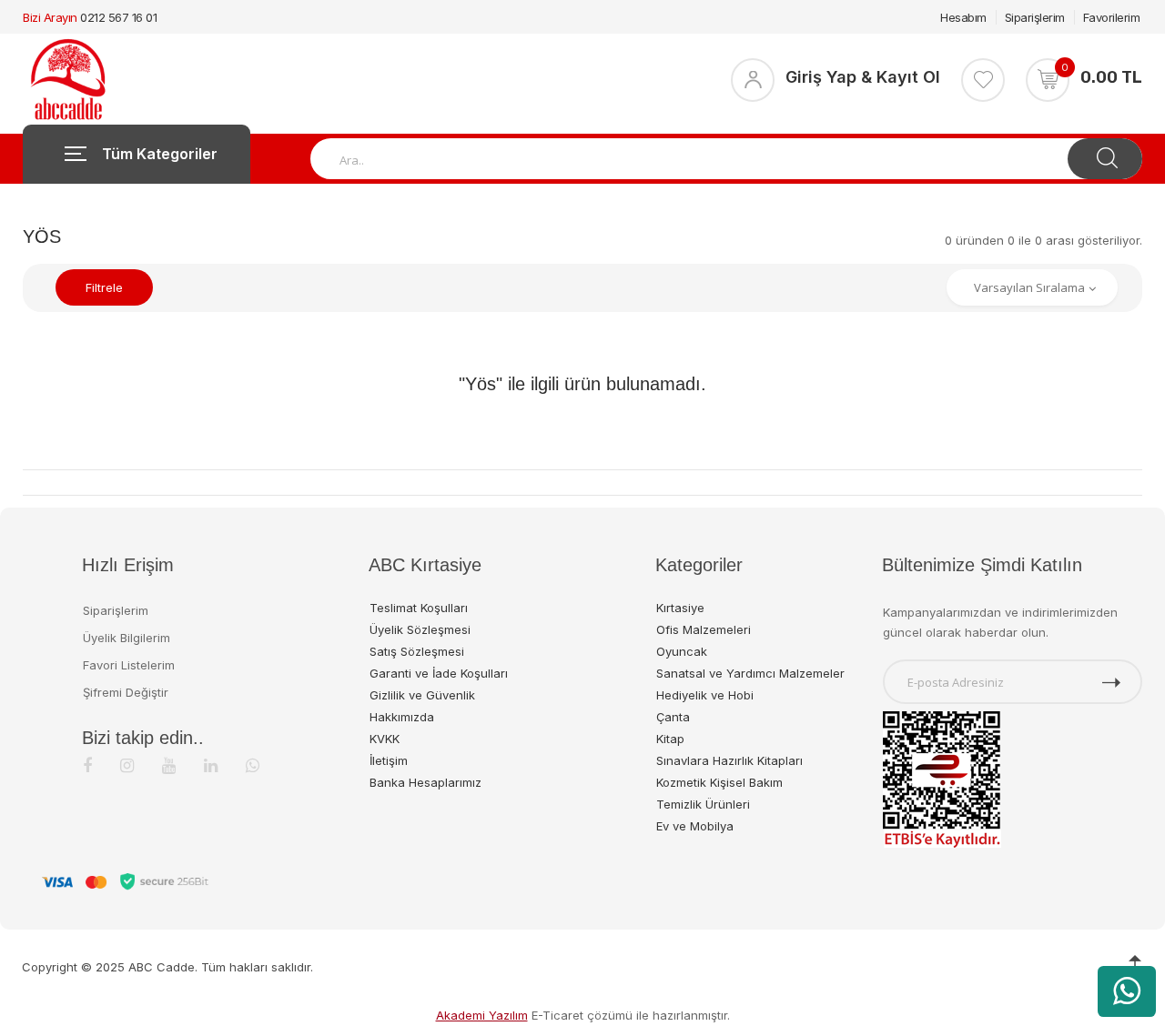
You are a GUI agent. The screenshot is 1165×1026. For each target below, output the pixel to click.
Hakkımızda (402, 716)
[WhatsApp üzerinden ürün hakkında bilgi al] (1127, 991)
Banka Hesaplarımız (425, 782)
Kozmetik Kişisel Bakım (719, 782)
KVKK (385, 738)
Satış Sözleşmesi (417, 651)
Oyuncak (681, 651)
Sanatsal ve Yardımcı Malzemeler (750, 673)
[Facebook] (87, 765)
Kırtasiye (680, 607)
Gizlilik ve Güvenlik (422, 695)
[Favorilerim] (983, 80)
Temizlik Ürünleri (703, 804)
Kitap (670, 738)
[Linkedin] (211, 765)
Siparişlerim (1035, 17)
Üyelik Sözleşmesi (420, 629)
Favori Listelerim (129, 665)
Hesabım (963, 17)
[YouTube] (169, 765)
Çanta (673, 716)
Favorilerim (1111, 17)
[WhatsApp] (252, 765)
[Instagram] (127, 765)
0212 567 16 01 (118, 17)
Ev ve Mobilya (695, 826)
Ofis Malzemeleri (703, 629)
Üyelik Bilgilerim (126, 637)
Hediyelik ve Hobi (705, 695)
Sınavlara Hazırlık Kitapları (729, 760)
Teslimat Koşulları (419, 607)
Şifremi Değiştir (125, 692)
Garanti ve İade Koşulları (439, 673)
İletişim (389, 760)
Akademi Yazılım (482, 1015)
